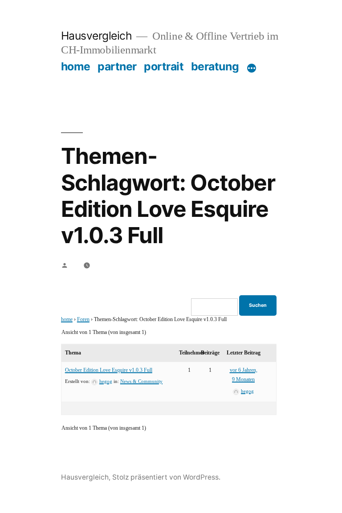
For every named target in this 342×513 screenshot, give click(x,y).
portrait (163, 66)
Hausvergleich (96, 35)
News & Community (141, 381)
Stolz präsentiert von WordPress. (166, 477)
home (75, 66)
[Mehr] (251, 68)
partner (117, 66)
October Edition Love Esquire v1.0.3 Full (108, 370)
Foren (83, 319)
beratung (215, 66)
